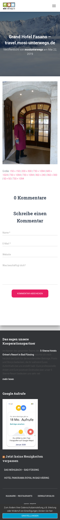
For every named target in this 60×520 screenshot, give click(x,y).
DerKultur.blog (46, 496)
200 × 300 (27, 171)
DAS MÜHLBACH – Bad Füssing (21, 470)
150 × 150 (15, 171)
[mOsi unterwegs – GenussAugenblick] (10, 6)
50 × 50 (7, 178)
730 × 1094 (39, 171)
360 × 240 (40, 174)
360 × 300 (52, 174)
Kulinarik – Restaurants (19, 496)
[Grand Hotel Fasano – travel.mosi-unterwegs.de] (30, 122)
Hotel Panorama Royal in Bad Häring (26, 478)
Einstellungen (30, 516)
